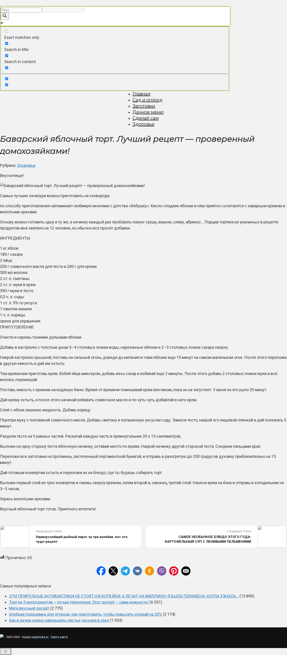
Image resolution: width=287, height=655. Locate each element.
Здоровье (143, 124)
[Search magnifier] (4, 16)
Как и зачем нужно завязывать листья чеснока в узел (59, 620)
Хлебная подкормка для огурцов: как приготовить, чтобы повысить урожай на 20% (85, 614)
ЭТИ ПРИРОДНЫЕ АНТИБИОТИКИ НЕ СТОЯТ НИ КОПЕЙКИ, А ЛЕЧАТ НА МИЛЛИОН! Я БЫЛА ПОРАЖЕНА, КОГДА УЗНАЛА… (124, 596)
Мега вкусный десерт (29, 608)
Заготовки (144, 106)
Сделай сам (146, 118)
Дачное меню (148, 112)
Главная (141, 94)
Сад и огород (148, 100)
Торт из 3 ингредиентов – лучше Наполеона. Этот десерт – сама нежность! (79, 602)
